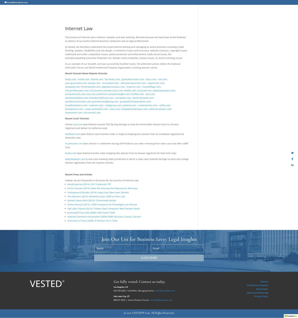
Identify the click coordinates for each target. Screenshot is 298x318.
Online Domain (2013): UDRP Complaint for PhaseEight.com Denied (102, 204)
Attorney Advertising (257, 292)
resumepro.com (110, 83)
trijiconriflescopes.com (77, 90)
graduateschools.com (133, 79)
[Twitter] (292, 152)
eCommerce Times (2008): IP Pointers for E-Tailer (92, 220)
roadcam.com (96, 105)
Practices (220, 11)
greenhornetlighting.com (105, 101)
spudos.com (94, 83)
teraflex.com (137, 94)
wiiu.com (150, 94)
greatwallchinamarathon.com (135, 101)
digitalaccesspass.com (113, 86)
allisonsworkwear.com (76, 97)
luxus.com (115, 109)
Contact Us (286, 11)
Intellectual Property (257, 285)
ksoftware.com (72, 134)
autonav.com (129, 105)
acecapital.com (123, 97)
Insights (256, 11)
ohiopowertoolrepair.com (134, 109)
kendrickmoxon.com (143, 97)
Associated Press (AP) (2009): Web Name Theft (91, 212)
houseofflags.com (151, 86)
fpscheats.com (112, 79)
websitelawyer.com (75, 159)
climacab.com (144, 90)
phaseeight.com (121, 94)
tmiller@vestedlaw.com (165, 290)
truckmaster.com (74, 143)
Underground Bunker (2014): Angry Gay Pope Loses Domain (98, 192)
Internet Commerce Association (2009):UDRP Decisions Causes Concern (104, 216)
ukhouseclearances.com (132, 83)
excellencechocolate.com (78, 101)
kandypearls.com (74, 109)
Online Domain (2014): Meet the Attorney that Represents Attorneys (102, 188)
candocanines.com (147, 105)
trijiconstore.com (98, 90)
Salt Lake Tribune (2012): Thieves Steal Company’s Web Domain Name (103, 208)
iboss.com (151, 79)
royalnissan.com (155, 83)
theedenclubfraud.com (101, 97)
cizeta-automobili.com (96, 109)
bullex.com (83, 79)
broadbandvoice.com (76, 105)
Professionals (238, 11)
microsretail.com (92, 112)
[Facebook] (292, 159)
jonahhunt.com (104, 94)
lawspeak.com (72, 86)
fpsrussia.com (115, 90)
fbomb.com (97, 79)
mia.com (162, 79)
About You (204, 11)
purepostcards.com (75, 94)
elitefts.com (130, 90)
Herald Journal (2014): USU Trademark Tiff (89, 184)
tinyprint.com (133, 86)
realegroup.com (113, 105)
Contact (264, 281)
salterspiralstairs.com (160, 109)
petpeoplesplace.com (164, 90)
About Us (188, 11)
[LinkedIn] (292, 165)
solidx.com (164, 105)
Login (272, 11)
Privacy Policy (261, 296)
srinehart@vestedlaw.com (161, 300)
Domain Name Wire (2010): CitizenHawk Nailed (91, 200)
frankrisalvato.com (90, 86)
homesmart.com (73, 112)
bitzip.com (70, 79)
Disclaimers (262, 289)
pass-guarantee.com (75, 83)
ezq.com (91, 94)
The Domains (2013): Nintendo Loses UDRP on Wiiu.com (96, 196)
